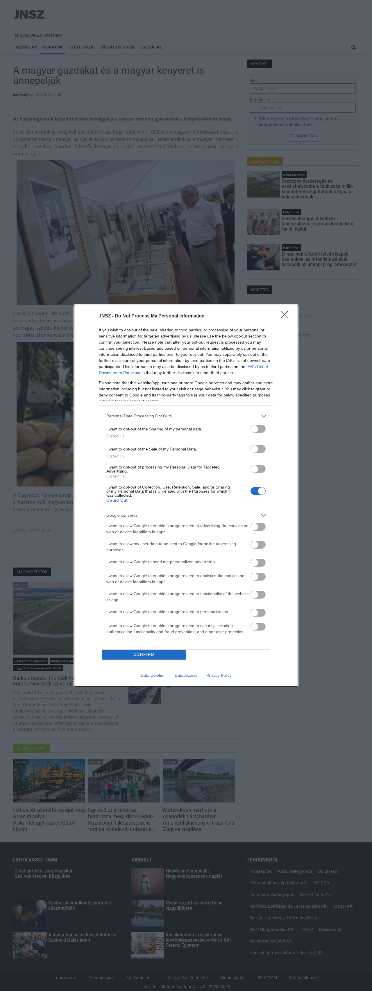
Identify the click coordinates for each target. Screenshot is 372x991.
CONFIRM (144, 654)
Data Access (186, 675)
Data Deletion (153, 675)
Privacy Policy (219, 675)
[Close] (286, 316)
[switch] (258, 429)
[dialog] (186, 495)
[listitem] (186, 416)
